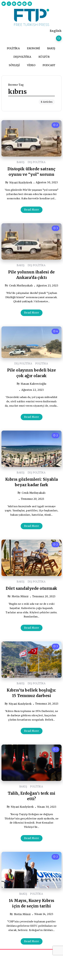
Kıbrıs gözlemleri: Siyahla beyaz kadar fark (31, 482)
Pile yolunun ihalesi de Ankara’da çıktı (31, 275)
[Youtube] (19, 3)
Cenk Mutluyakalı (21, 285)
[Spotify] (24, 3)
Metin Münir (20, 596)
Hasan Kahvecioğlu (33, 383)
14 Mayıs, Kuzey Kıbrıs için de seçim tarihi (31, 903)
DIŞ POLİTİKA (37, 162)
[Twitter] (3, 3)
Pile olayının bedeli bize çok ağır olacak (31, 373)
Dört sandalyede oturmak (31, 588)
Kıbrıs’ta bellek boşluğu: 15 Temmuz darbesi (31, 693)
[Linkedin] (30, 3)
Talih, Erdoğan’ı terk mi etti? (31, 796)
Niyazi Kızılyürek (20, 182)
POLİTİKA (41, 363)
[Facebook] (14, 3)
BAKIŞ (21, 162)
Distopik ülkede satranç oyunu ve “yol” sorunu (31, 171)
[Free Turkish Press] (31, 17)
